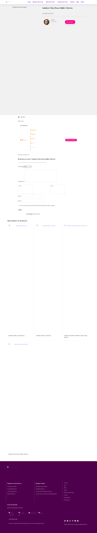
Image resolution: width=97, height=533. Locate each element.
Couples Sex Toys (62, 2)
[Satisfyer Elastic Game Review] (20, 225)
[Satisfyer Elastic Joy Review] (48, 225)
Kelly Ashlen (54, 21)
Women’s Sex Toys (38, 2)
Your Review (21, 181)
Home (29, 2)
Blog (77, 2)
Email (19, 201)
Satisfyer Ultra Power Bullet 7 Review (18, 454)
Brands (72, 2)
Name (20, 196)
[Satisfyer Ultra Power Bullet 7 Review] (20, 344)
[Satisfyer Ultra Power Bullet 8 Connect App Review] (76, 225)
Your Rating (20, 166)
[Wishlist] (89, 2)
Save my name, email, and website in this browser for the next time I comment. (37, 205)
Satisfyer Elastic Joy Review (43, 335)
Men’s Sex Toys (50, 2)
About (82, 2)
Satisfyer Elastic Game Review (16, 335)
